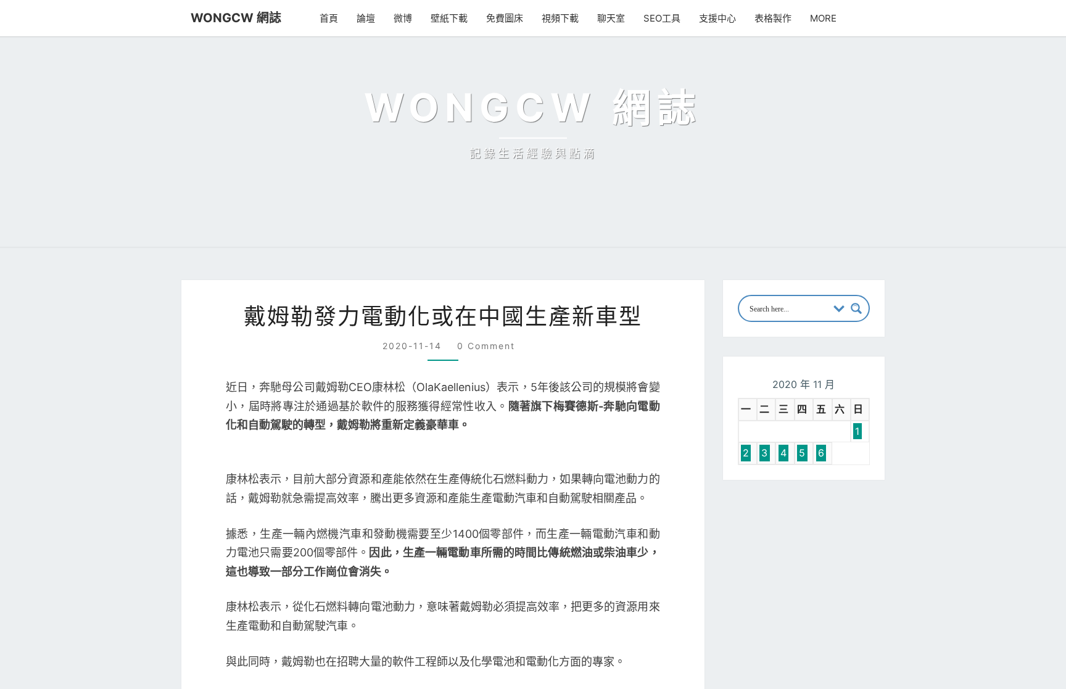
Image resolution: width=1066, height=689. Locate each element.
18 (790, 676)
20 (834, 676)
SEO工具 (661, 18)
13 (833, 654)
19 (812, 676)
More (823, 18)
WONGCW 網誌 (236, 17)
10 (769, 654)
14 (855, 654)
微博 (403, 18)
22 (877, 676)
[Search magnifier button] (856, 487)
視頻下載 (560, 18)
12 (812, 654)
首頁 (329, 18)
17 (769, 676)
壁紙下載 (449, 18)
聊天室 (611, 18)
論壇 (366, 18)
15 (876, 654)
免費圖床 (504, 18)
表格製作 (772, 18)
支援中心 (717, 18)
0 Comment (486, 524)
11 (789, 654)
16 (748, 676)
